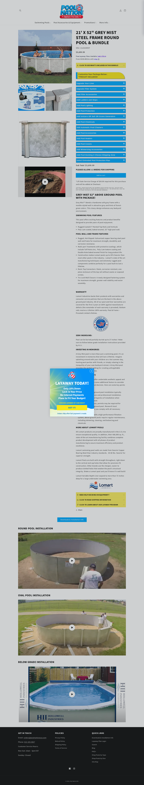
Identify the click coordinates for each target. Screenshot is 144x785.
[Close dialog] (91, 371)
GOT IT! (72, 407)
